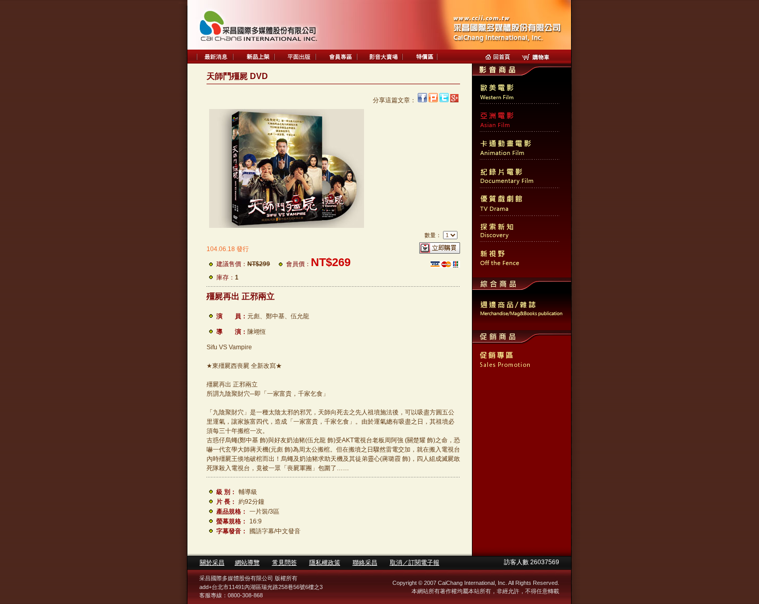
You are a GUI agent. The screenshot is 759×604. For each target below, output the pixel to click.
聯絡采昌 (365, 562)
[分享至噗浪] (433, 100)
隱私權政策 (324, 562)
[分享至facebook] (422, 100)
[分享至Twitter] (444, 100)
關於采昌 (212, 562)
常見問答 (284, 562)
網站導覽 (247, 562)
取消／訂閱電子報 (414, 562)
